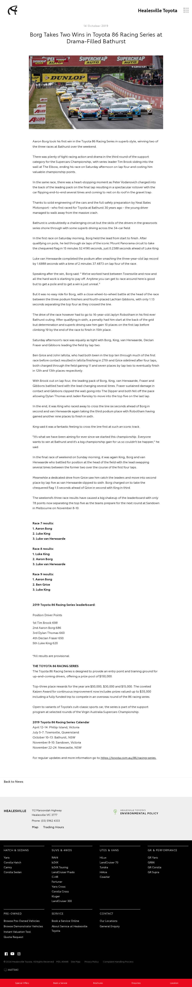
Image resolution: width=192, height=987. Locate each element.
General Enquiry (110, 926)
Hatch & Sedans (16, 850)
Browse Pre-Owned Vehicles (22, 921)
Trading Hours (53, 827)
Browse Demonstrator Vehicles (23, 926)
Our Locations (108, 921)
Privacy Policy (92, 961)
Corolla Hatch (12, 862)
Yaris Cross (58, 886)
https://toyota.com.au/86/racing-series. (128, 757)
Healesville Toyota (157, 10)
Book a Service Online (65, 921)
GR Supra (153, 872)
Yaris (7, 857)
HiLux (103, 857)
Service (58, 913)
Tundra (104, 867)
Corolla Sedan (13, 872)
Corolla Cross (60, 891)
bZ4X (55, 862)
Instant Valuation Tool (17, 931)
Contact (106, 913)
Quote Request (13, 937)
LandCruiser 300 (62, 901)
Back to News (13, 781)
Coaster (105, 877)
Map (35, 827)
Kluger (56, 896)
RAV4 (55, 857)
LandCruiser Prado (63, 872)
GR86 (151, 862)
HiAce (103, 872)
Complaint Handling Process (118, 961)
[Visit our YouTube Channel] (12, 954)
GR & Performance (162, 850)
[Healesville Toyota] (12, 10)
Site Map (75, 961)
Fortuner (57, 881)
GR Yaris (153, 857)
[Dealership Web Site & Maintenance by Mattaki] (11, 970)
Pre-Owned (13, 913)
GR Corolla (154, 867)
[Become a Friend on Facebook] (6, 954)
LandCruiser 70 (109, 862)
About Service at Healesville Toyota (69, 928)
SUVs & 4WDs (62, 850)
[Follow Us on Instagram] (19, 954)
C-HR (55, 877)
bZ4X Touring (60, 867)
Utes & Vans (109, 850)
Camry (8, 867)
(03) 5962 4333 (50, 820)
